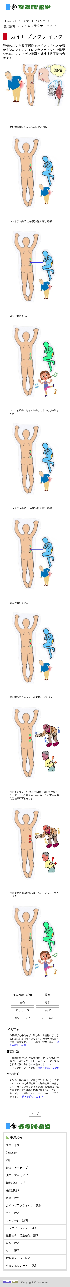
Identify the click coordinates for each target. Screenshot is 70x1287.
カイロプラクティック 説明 (23, 1205)
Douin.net (10, 21)
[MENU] (63, 7)
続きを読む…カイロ (32, 1096)
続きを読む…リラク (48, 1067)
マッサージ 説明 (17, 1220)
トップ (35, 1113)
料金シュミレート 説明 (21, 1265)
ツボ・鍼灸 (47, 1017)
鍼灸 (22, 1002)
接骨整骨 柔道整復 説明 (22, 1235)
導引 (47, 1002)
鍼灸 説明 (13, 1243)
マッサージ (22, 1010)
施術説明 (9, 26)
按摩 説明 (13, 1197)
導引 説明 (13, 1212)
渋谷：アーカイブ (17, 1167)
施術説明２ (13, 1190)
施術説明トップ (15, 1182)
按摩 (47, 994)
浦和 (8, 1160)
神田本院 (11, 1152)
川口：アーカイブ (17, 1175)
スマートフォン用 (34, 21)
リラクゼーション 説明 (21, 1228)
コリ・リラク (22, 1017)
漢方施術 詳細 (22, 994)
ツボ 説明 (13, 1250)
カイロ (48, 1010)
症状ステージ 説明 (18, 1258)
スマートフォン (15, 1145)
